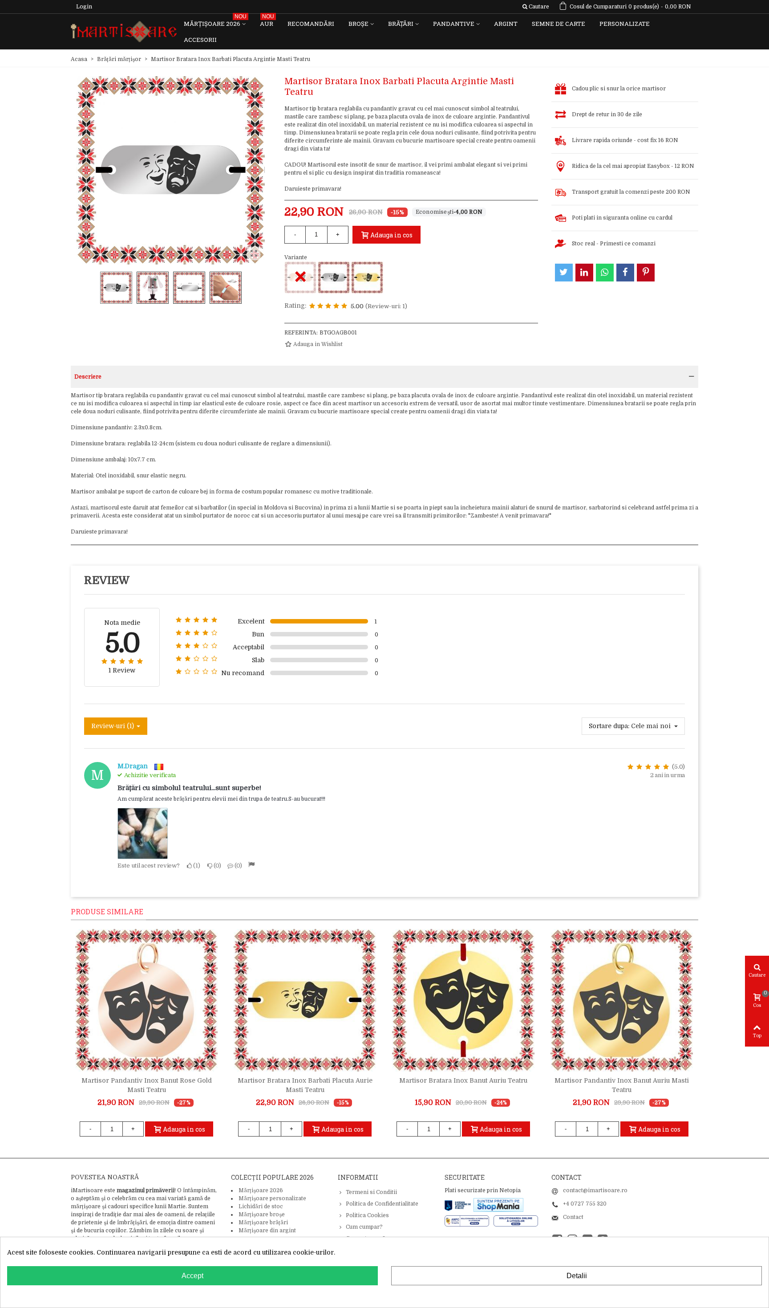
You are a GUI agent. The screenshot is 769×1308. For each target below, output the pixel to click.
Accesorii (200, 40)
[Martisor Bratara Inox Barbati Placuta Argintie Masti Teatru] (334, 277)
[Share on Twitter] (564, 272)
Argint (506, 24)
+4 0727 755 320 (585, 1204)
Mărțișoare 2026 (215, 22)
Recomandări (310, 24)
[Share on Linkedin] (584, 272)
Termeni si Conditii (371, 1192)
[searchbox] (535, 6)
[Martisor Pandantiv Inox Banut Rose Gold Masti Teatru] (146, 1000)
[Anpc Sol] (516, 1221)
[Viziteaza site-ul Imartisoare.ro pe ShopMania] (498, 1205)
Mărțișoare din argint (267, 1230)
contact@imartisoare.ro (595, 1190)
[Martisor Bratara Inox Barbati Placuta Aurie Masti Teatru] (367, 277)
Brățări (400, 24)
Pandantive (453, 24)
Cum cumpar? (364, 1227)
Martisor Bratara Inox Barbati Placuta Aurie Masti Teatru (305, 1085)
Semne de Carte (558, 24)
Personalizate (624, 24)
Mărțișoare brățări (263, 1222)
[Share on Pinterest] (646, 272)
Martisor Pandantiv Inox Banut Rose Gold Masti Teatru (146, 1085)
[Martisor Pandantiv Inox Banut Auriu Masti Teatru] (621, 1000)
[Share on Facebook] (625, 272)
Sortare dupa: (609, 725)
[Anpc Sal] (469, 1221)
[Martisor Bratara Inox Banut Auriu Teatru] (463, 1000)
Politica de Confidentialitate (382, 1204)
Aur (267, 22)
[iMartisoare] (124, 32)
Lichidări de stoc (261, 1206)
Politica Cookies (367, 1215)
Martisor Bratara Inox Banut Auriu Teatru (463, 1080)
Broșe (358, 24)
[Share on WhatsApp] (605, 272)
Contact (573, 1217)
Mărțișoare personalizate (272, 1198)
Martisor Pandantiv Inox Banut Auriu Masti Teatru (621, 1085)
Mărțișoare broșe (262, 1214)
